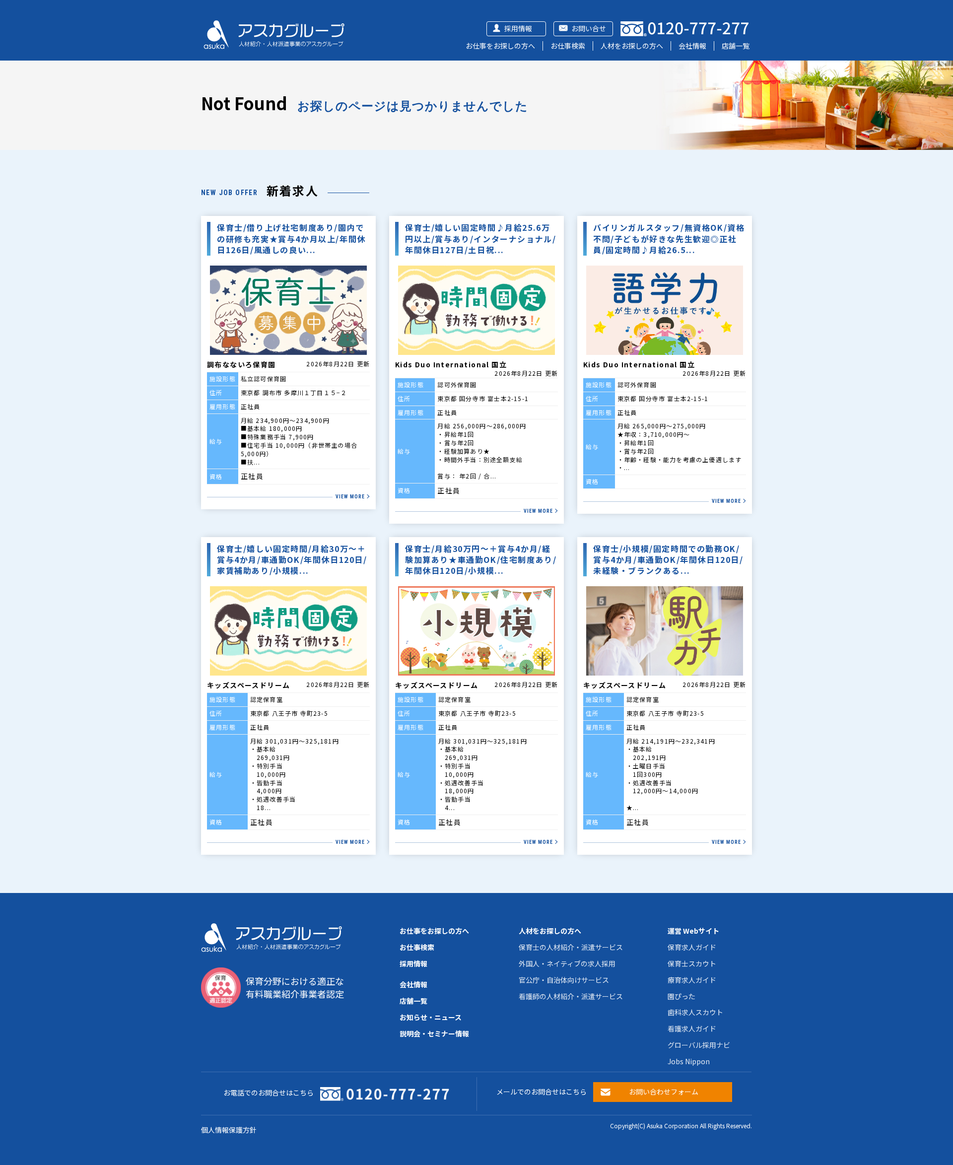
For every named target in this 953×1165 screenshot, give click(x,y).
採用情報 (518, 28)
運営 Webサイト (693, 931)
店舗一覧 (735, 46)
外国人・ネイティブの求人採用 (567, 963)
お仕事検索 (567, 46)
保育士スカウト (692, 963)
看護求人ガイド (692, 1028)
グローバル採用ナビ (699, 1045)
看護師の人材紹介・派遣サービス (571, 996)
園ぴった (681, 996)
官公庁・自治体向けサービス (564, 980)
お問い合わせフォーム (663, 1091)
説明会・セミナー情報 (434, 1033)
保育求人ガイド (692, 947)
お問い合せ (588, 28)
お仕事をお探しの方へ (500, 46)
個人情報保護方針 (229, 1130)
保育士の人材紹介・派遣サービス (571, 947)
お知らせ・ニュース (431, 1017)
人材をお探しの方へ (632, 46)
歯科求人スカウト (695, 1012)
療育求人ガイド (692, 980)
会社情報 (692, 46)
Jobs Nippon (689, 1061)
